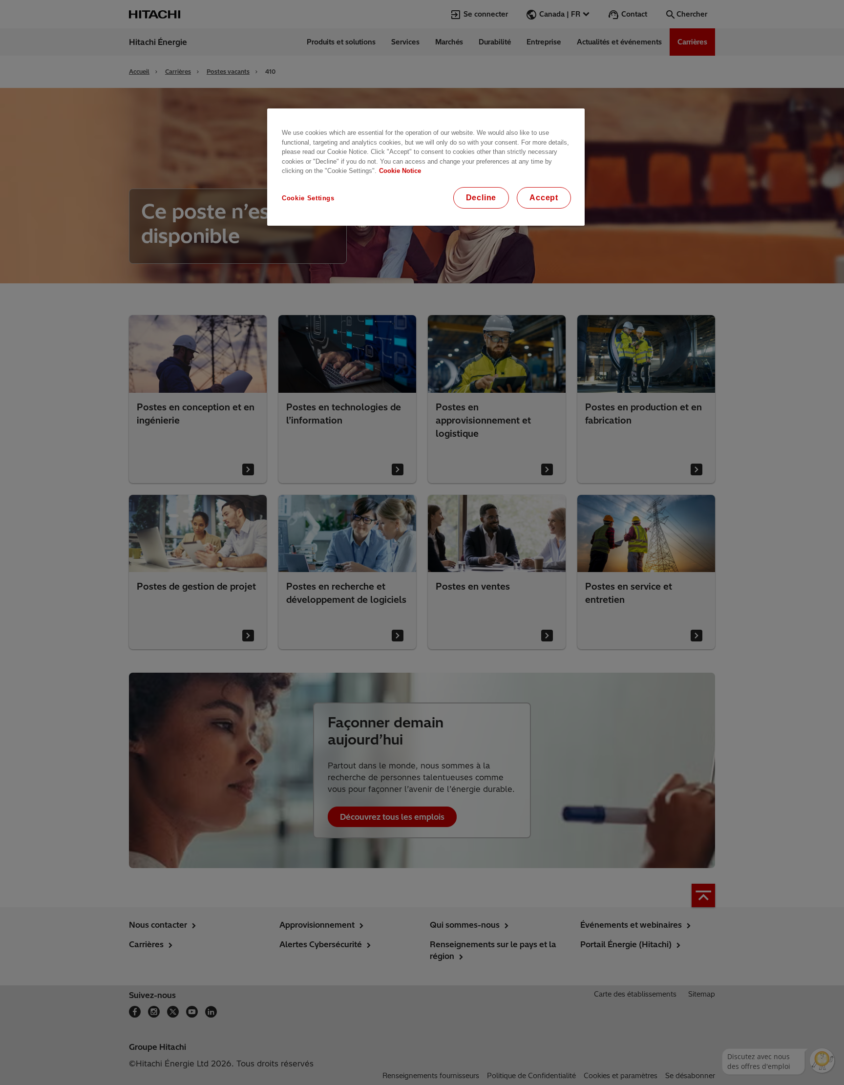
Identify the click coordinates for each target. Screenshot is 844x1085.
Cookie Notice (400, 170)
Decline (481, 197)
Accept (543, 197)
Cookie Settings (308, 198)
